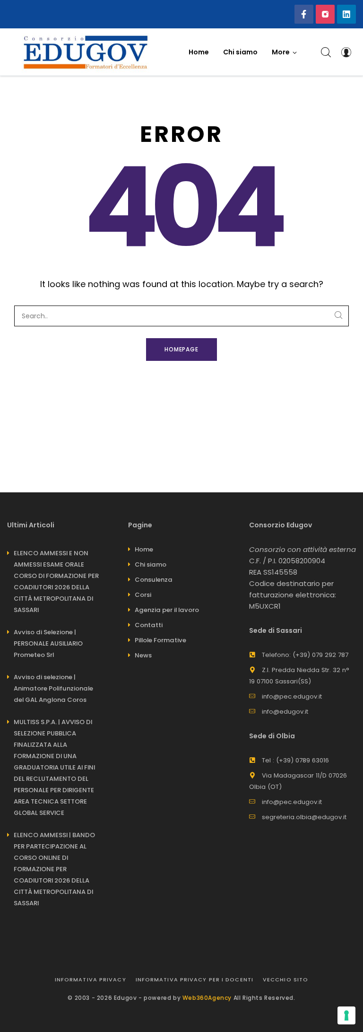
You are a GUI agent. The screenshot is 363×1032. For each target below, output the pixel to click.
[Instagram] (325, 14)
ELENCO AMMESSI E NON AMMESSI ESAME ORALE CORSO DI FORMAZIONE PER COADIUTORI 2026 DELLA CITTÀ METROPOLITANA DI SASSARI (56, 581)
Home (144, 549)
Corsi (143, 594)
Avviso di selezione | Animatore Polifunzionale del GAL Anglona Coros (53, 688)
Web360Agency (207, 998)
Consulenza (154, 579)
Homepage (181, 349)
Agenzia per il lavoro (167, 609)
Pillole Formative (160, 640)
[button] (284, 52)
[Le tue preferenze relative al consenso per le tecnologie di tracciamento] (346, 1015)
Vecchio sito (285, 979)
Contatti (149, 625)
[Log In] (346, 52)
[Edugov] (85, 52)
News (143, 655)
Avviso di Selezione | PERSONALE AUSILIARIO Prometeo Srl (48, 643)
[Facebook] (303, 14)
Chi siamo (150, 564)
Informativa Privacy (90, 979)
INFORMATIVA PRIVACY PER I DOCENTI (194, 979)
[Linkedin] (346, 14)
